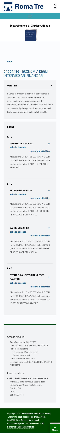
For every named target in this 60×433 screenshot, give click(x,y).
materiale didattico (40, 151)
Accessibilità (13, 423)
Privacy (24, 420)
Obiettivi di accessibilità (31, 423)
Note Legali (34, 420)
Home (9, 61)
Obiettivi (12, 85)
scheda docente (18, 147)
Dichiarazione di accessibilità (20, 426)
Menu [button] (55, 430)
